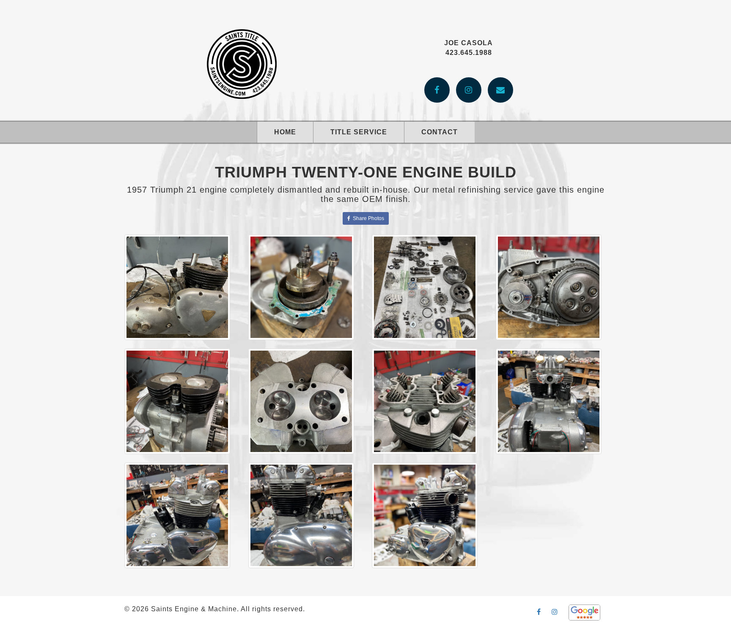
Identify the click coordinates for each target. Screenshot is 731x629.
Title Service (358, 132)
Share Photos (367, 218)
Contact (439, 132)
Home (285, 132)
